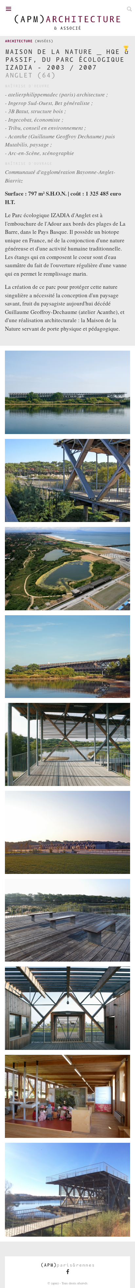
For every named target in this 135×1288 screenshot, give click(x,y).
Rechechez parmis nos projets (129, 9)
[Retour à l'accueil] (67, 22)
